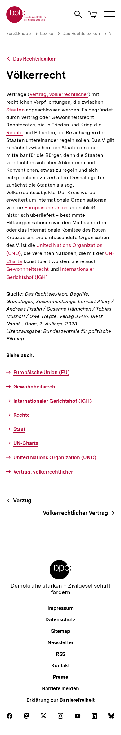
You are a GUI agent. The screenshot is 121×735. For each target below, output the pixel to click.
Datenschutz (60, 620)
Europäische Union (46, 208)
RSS (60, 654)
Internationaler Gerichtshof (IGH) (52, 401)
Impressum (60, 608)
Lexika (46, 33)
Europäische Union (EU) (41, 372)
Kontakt (60, 666)
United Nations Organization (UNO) (54, 458)
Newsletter (60, 643)
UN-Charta (25, 443)
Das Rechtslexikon (81, 33)
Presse (60, 677)
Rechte (14, 132)
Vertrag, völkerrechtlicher (58, 94)
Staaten (15, 110)
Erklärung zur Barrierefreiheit (60, 700)
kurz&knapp (18, 33)
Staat (19, 429)
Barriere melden (60, 689)
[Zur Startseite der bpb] (26, 21)
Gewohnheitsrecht (27, 269)
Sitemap (60, 631)
